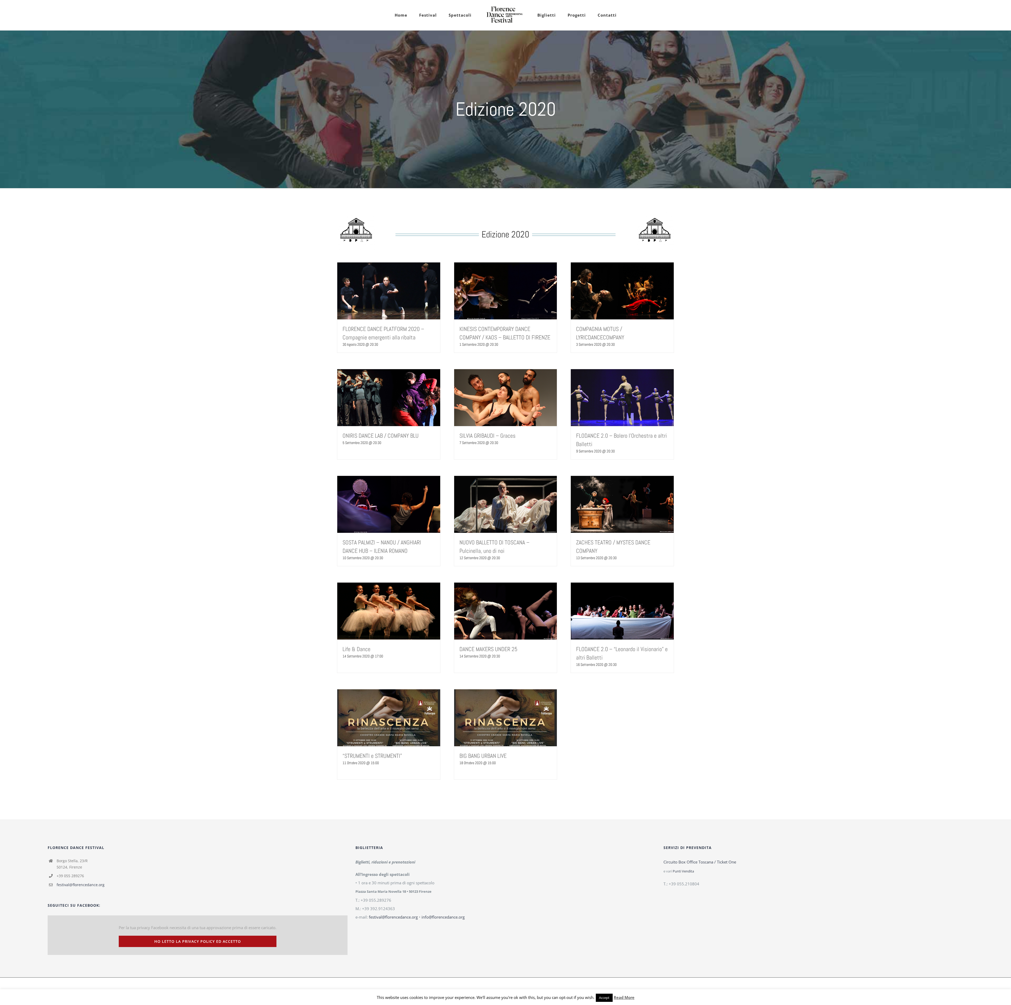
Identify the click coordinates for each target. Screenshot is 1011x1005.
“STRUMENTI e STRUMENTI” (372, 755)
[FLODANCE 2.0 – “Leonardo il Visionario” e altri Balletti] (622, 611)
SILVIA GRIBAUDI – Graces (487, 435)
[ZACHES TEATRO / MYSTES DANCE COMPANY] (622, 504)
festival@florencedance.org (81, 884)
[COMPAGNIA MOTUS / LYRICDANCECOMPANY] (622, 290)
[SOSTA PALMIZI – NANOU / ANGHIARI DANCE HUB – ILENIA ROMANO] (388, 504)
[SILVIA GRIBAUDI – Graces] (505, 397)
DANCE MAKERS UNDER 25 (488, 649)
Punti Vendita (683, 871)
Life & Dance (356, 649)
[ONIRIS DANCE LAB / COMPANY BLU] (388, 397)
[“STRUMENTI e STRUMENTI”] (388, 717)
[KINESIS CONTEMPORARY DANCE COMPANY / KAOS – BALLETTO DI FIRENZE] (505, 290)
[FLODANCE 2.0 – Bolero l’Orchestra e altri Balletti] (622, 397)
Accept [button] (604, 997)
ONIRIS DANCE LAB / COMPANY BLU (381, 435)
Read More (624, 997)
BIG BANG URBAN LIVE (483, 755)
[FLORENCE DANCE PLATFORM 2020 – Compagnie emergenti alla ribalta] (388, 290)
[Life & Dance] (388, 611)
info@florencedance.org (443, 917)
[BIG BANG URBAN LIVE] (505, 717)
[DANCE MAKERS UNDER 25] (505, 611)
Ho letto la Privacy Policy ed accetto (197, 941)
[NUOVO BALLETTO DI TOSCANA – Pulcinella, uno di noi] (505, 504)
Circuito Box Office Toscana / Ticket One (699, 862)
